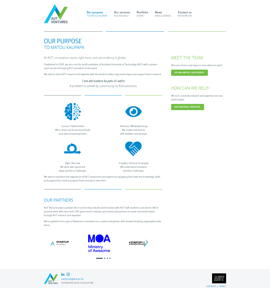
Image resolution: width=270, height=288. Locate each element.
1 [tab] (97, 259)
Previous (41, 243)
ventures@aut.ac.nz (72, 279)
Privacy (222, 286)
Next (164, 243)
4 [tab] (110, 259)
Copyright (211, 286)
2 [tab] (105, 259)
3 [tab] (108, 259)
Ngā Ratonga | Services (187, 107)
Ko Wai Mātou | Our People (189, 73)
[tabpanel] (63, 243)
